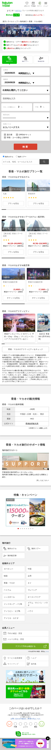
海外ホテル (7, 59)
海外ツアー (23, 59)
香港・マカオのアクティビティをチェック (25, 349)
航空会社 (6, 115)
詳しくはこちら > (43, 480)
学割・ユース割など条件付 (18, 137)
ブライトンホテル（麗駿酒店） (39, 229)
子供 (36, 107)
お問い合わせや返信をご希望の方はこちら (25, 719)
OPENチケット (25, 135)
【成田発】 (7, 277)
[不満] (15, 723)
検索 (25, 146)
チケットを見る (13, 298)
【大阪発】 (32, 277)
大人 (9, 107)
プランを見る (13, 203)
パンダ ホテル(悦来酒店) (37, 189)
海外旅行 (23, 21)
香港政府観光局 (32, 424)
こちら (30, 375)
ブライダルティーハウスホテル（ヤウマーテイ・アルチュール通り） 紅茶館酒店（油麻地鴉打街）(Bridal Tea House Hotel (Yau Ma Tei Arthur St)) (14, 229)
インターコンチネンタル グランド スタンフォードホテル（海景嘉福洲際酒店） (14, 189)
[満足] (35, 723)
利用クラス (7, 124)
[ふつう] (25, 723)
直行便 (9, 135)
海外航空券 (39, 59)
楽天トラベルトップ (10, 21)
